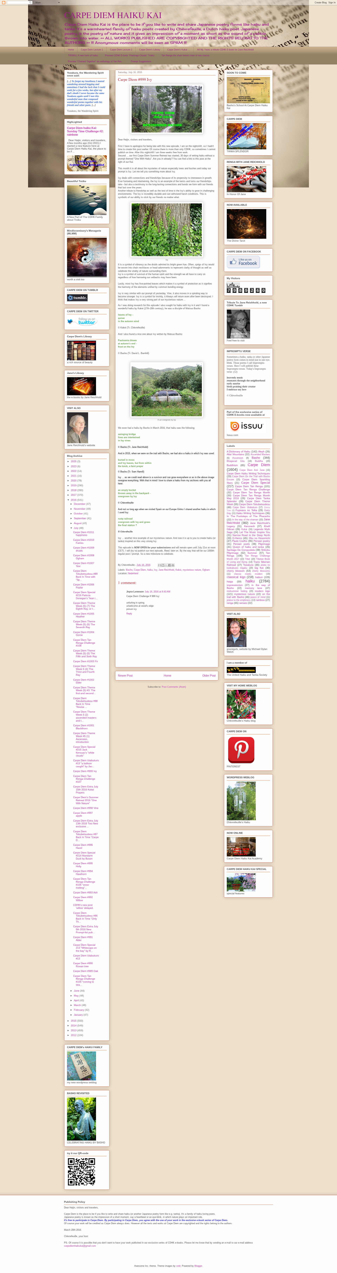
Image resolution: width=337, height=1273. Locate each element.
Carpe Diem (140, 570)
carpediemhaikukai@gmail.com (80, 1246)
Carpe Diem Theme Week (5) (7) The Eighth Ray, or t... (84, 606)
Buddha (259, 461)
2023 (74, 466)
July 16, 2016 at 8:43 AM (157, 591)
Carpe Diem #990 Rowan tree (83, 965)
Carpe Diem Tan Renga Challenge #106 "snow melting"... (84, 883)
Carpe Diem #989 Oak (85, 971)
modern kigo (262, 591)
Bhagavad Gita (236, 461)
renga (230, 603)
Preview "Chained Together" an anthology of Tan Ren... (96, 61)
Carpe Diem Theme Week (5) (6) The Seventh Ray (84, 624)
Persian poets (241, 544)
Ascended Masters (260, 454)
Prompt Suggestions (141, 61)
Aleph (261, 451)
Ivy (155, 570)
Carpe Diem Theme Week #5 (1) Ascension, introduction (84, 737)
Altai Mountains (235, 454)
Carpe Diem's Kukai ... (178, 49)
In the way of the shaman (245, 519)
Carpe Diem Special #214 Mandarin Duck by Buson (84, 855)
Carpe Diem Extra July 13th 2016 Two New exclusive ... (85, 823)
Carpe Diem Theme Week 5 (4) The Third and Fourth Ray (84, 670)
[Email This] (159, 565)
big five (259, 567)
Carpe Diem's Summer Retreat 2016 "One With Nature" (85, 800)
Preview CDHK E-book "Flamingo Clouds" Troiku (129, 55)
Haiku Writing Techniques (250, 513)
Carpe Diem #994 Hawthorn (83, 872)
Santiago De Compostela (241, 549)
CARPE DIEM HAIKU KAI (113, 14)
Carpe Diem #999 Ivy (85, 771)
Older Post (209, 675)
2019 (74, 485)
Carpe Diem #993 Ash (85, 892)
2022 (74, 471)
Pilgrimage (264, 544)
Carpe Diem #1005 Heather (83, 615)
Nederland (133, 573)
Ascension (237, 458)
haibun (259, 577)
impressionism (235, 585)
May (76, 995)
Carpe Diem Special (255, 482)
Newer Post (125, 675)
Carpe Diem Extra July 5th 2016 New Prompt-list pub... (85, 929)
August (78, 523)
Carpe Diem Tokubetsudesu (254, 504)
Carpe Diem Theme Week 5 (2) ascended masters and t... (84, 716)
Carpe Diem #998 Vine (85, 808)
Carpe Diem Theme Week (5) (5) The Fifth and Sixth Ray (85, 653)
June (77, 990)
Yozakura (248, 564)
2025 (74, 461)
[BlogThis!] (163, 565)
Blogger (198, 1266)
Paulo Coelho (239, 541)
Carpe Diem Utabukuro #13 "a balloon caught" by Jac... (86, 763)
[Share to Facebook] (169, 565)
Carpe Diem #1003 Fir (85, 661)
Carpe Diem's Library (149, 49)
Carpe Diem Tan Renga (249, 486)
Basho (129, 570)
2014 (74, 1025)
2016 (74, 499)
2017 (74, 494)
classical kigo (236, 577)
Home (71, 49)
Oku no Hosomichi (259, 538)
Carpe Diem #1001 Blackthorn (83, 727)
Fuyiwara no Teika (246, 510)
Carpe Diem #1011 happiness (83, 534)
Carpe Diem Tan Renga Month (251, 492)
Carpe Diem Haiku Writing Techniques (248, 473)
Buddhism (232, 465)
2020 (74, 480)
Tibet (247, 559)
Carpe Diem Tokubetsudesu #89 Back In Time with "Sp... (85, 575)
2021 (74, 475)
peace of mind (257, 597)
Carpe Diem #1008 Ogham (83, 557)
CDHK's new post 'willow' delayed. (83, 906)
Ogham (206, 570)
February (79, 1009)
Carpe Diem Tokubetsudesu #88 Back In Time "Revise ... (85, 702)
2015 (74, 1020)
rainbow (260, 600)
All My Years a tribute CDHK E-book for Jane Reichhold (225, 49)
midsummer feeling (237, 591)
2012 (74, 1035)
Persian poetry (262, 541)
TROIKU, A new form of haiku (83, 55)
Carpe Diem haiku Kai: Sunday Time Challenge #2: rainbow (85, 131)
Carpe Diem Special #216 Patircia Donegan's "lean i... (85, 595)
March (78, 1005)
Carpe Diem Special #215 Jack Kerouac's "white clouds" (84, 751)
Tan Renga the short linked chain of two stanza (185, 55)
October (79, 513)
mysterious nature (192, 570)
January (79, 1014)
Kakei (178, 570)
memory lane (253, 588)
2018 (74, 490)
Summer (252, 552)
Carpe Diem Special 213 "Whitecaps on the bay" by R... (85, 947)
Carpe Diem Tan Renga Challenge (248, 489)
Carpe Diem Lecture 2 (121, 49)
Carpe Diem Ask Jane (252, 470)
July (76, 528)
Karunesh (249, 526)
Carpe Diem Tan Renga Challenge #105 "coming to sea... (84, 980)
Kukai (244, 529)
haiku (150, 570)
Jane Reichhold (166, 570)
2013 (74, 1030)
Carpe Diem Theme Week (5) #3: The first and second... (84, 690)
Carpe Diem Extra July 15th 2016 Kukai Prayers (85, 789)
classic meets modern (248, 574)
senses (243, 603)
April (77, 1000)
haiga (230, 581)
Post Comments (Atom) (174, 687)
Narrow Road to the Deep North (251, 535)
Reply (129, 613)
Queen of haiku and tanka (248, 546)
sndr (178, 1266)
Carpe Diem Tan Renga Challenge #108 (84, 642)
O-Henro (237, 538)
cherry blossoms (261, 571)
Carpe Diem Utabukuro (245, 507)
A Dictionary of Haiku (238, 451)
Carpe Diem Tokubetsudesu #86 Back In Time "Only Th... (85, 917)
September (80, 518)
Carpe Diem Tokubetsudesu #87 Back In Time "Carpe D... (86, 836)
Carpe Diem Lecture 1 (92, 49)
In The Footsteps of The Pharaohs (248, 516)
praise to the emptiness (239, 600)
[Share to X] (166, 565)
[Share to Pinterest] (173, 565)
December (80, 503)
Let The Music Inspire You (254, 532)
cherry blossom (236, 570)
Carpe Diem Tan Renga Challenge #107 (84, 779)
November (80, 508)
